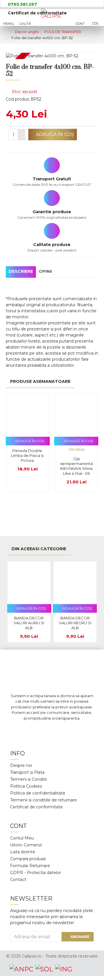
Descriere (21, 271)
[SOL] (44, 969)
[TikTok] (78, 729)
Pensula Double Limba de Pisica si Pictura (27, 455)
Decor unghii (27, 31)
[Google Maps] (60, 729)
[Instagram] (43, 729)
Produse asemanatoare (40, 381)
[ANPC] (21, 969)
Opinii (45, 271)
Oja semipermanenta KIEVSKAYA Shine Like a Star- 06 (76, 466)
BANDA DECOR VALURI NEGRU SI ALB (75, 623)
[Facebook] (26, 729)
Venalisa (76, 449)
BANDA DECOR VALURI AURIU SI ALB (29, 623)
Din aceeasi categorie (39, 548)
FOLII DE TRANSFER (62, 31)
